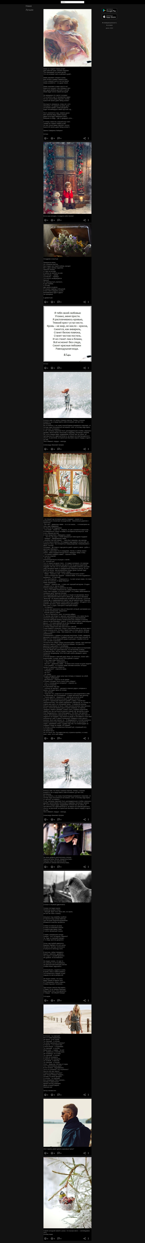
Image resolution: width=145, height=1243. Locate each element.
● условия (109, 25)
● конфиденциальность (109, 22)
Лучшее (29, 10)
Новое (29, 6)
